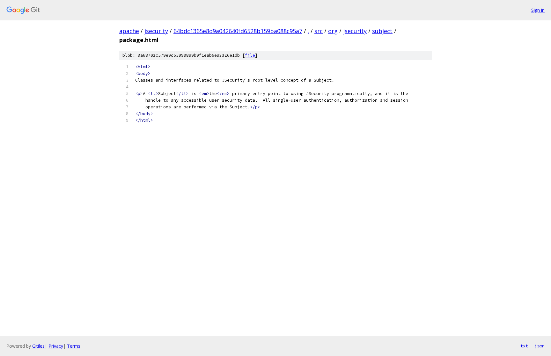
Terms (73, 346)
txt (524, 346)
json (539, 346)
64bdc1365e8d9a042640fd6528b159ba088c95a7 (237, 31)
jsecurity (156, 31)
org (333, 31)
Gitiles (38, 346)
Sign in (538, 10)
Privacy (55, 346)
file (250, 55)
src (318, 31)
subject (382, 31)
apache (129, 31)
